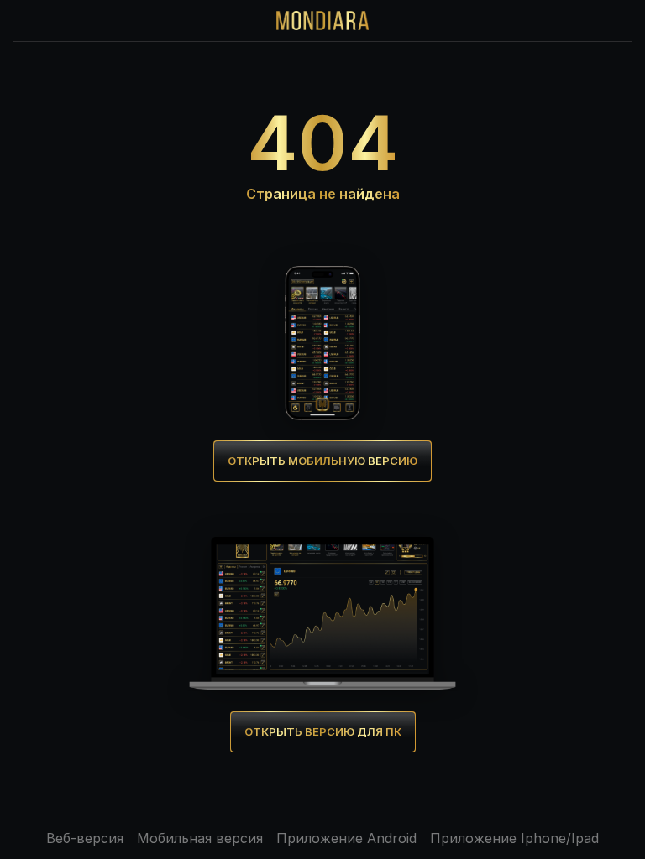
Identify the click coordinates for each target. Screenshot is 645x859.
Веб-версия (84, 838)
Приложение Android (346, 838)
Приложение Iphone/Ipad (514, 838)
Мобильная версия (200, 838)
